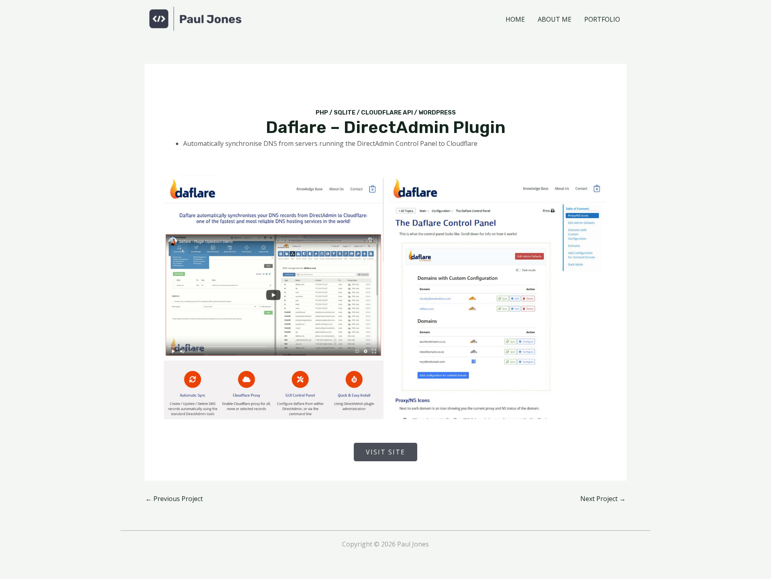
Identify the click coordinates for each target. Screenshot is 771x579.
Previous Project (174, 498)
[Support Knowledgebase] (497, 297)
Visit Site (385, 452)
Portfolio (602, 19)
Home (515, 19)
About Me (554, 19)
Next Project (603, 498)
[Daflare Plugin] (273, 297)
